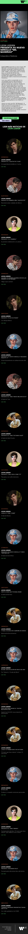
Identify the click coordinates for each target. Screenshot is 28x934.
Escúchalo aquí (10, 118)
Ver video (6, 121)
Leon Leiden (3, 41)
